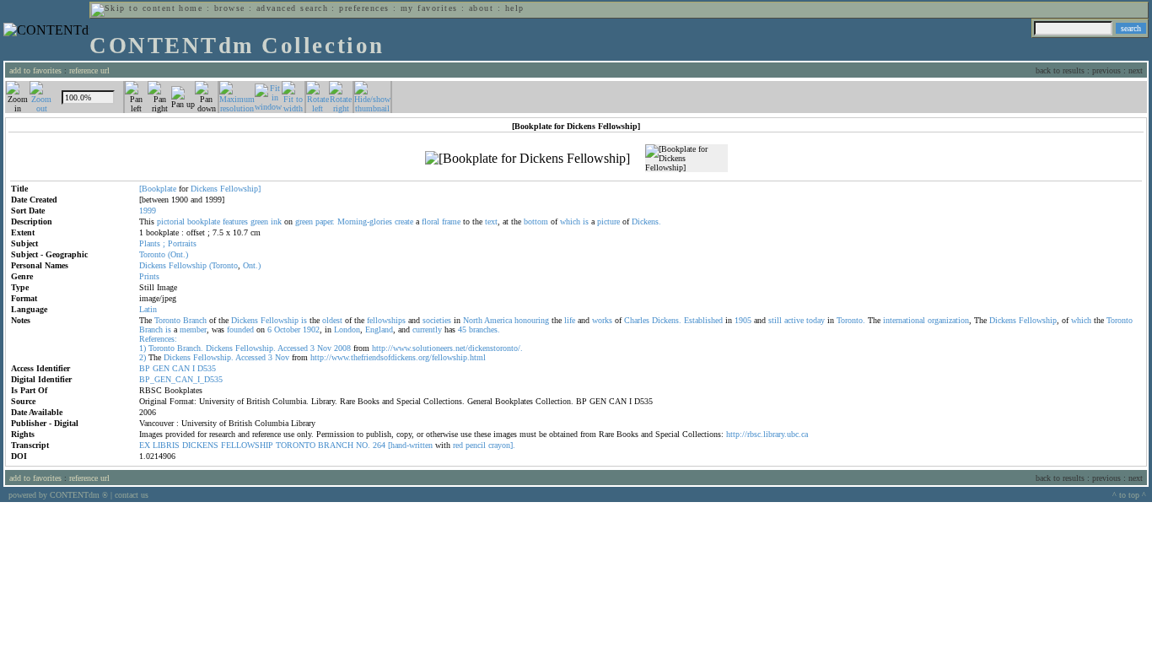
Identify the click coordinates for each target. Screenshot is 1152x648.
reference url (89, 70)
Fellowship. (255, 348)
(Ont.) (178, 254)
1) (142, 348)
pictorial (171, 221)
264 (379, 445)
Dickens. (646, 221)
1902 (311, 329)
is (586, 221)
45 (462, 329)
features (235, 221)
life (569, 320)
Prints (149, 276)
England (379, 329)
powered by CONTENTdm (58, 495)
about (481, 8)
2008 (342, 348)
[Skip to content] (133, 8)
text (491, 221)
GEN (161, 368)
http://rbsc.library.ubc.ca (767, 434)
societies (437, 320)
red (458, 445)
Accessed (292, 348)
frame (451, 221)
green (259, 221)
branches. (484, 329)
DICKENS (200, 445)
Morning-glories (364, 221)
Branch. (190, 348)
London (347, 329)
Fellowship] (240, 188)
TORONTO (295, 445)
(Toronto (223, 265)
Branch (195, 320)
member (193, 329)
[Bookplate (157, 188)
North (472, 320)
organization (948, 320)
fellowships (386, 320)
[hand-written (410, 445)
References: (158, 338)
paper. (325, 221)
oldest (332, 320)
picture (608, 221)
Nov (324, 348)
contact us (131, 495)
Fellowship (188, 265)
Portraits (182, 243)
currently (427, 329)
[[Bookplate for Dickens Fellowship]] (527, 158)
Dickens (204, 188)
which (570, 221)
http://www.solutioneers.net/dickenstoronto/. (447, 348)
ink (276, 221)
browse (229, 8)
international (904, 320)
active (794, 320)
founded (240, 329)
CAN (181, 368)
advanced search (292, 8)
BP (144, 368)
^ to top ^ (1129, 495)
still (775, 320)
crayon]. (501, 445)
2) (142, 357)
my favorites (429, 8)
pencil (476, 445)
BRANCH (335, 445)
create (404, 221)
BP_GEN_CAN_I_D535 (181, 379)
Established (703, 320)
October (287, 329)
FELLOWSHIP (247, 445)
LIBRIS (166, 445)
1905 (743, 320)
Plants (149, 243)
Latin (148, 309)
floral (430, 221)
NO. (363, 445)
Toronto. (851, 320)
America (498, 320)
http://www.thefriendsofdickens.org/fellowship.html (398, 357)
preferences (364, 8)
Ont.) (252, 265)
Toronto (152, 254)
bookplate (203, 221)
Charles (636, 320)
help (515, 8)
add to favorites (35, 70)
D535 (206, 368)
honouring (531, 320)
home (190, 8)
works (602, 320)
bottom (536, 221)
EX (144, 445)
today (815, 320)
